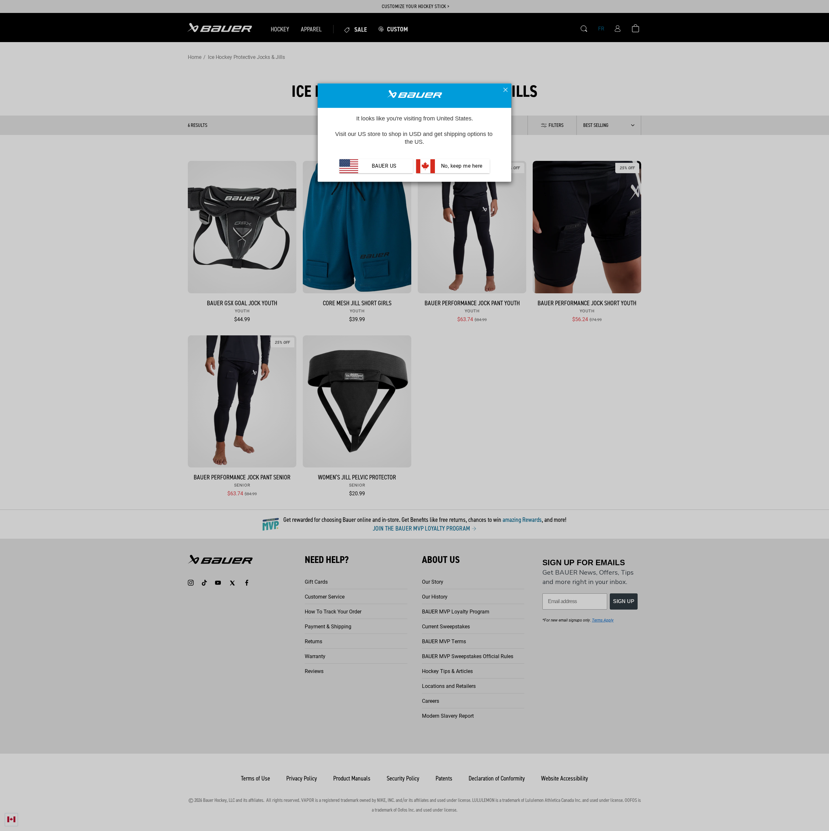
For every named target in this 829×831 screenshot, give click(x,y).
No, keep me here (461, 166)
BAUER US (384, 166)
